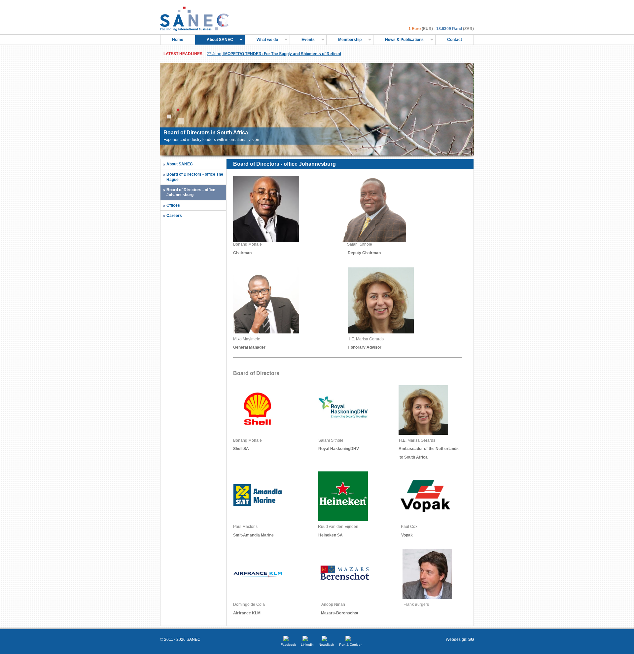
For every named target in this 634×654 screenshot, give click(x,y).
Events (308, 39)
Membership (350, 39)
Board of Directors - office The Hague (194, 177)
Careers (174, 215)
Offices (173, 205)
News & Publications (404, 39)
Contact (454, 39)
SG (471, 639)
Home (177, 39)
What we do (267, 39)
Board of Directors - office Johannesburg (190, 192)
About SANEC (220, 39)
